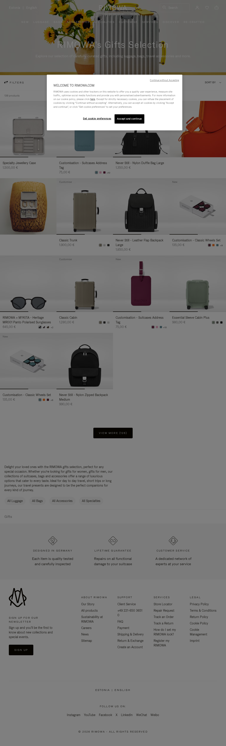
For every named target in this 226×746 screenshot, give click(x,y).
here (92, 99)
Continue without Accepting (164, 80)
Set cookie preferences (97, 118)
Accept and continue (129, 118)
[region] (114, 102)
